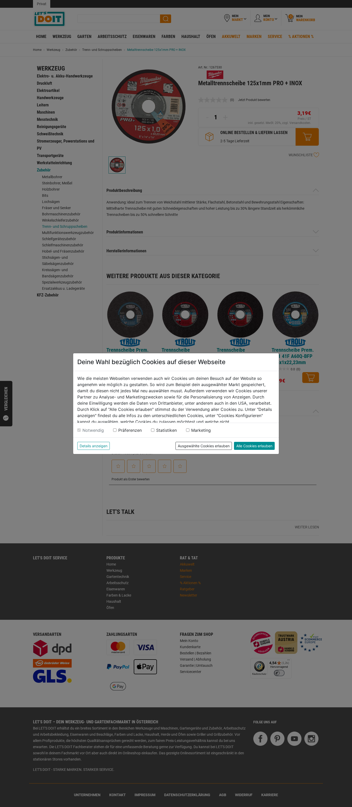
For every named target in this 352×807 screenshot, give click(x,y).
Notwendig (93, 430)
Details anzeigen (93, 446)
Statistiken (166, 430)
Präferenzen (130, 430)
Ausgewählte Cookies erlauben (204, 446)
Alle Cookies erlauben (254, 446)
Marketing (201, 430)
